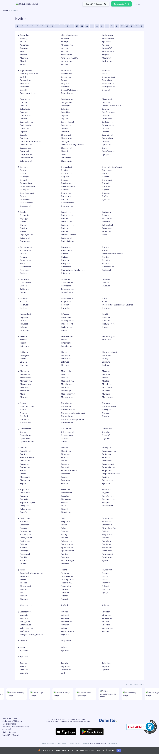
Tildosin (23, 595)
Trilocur (64, 589)
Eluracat (23, 225)
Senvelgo (24, 550)
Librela (64, 352)
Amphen (64, 64)
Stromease (107, 521)
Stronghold (107, 524)
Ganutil (23, 292)
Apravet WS (107, 48)
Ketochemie (66, 343)
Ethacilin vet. (107, 218)
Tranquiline (66, 586)
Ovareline (106, 432)
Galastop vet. (25, 282)
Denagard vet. (26, 183)
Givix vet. (106, 282)
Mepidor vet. (66, 384)
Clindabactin (66, 161)
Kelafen (23, 336)
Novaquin (106, 409)
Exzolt (104, 234)
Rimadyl (64, 509)
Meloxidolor (66, 371)
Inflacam (23, 327)
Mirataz (105, 381)
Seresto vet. (25, 554)
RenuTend (24, 512)
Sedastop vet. (26, 534)
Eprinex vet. (25, 241)
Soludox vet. (66, 541)
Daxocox (23, 170)
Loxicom (105, 365)
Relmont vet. (25, 509)
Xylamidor (24, 650)
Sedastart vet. (26, 531)
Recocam (24, 496)
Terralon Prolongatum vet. (31, 573)
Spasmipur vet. (67, 544)
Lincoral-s (106, 355)
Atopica (105, 54)
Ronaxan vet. (107, 505)
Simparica (65, 521)
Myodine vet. (107, 397)
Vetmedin (65, 618)
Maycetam (24, 387)
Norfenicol (24, 419)
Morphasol (107, 387)
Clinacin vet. (66, 157)
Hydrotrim (106, 308)
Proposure (107, 470)
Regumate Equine (27, 502)
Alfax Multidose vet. (69, 35)
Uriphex (105, 605)
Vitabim (105, 621)
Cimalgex (65, 141)
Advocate (24, 48)
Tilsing (64, 569)
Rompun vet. (107, 502)
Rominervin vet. (109, 499)
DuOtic (105, 196)
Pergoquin (24, 464)
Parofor (23, 454)
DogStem (65, 176)
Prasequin (65, 467)
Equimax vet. (66, 221)
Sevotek (23, 563)
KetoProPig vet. (109, 336)
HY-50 (104, 301)
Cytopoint (106, 154)
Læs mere (86, 721)
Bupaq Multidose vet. (70, 90)
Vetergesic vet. (26, 628)
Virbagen (106, 611)
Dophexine (66, 193)
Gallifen (23, 285)
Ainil (22, 51)
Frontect (105, 257)
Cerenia (64, 128)
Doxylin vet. (107, 170)
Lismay (105, 358)
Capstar (23, 131)
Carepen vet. (25, 148)
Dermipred (24, 189)
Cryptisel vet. (107, 138)
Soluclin (64, 537)
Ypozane (24, 656)
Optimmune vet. (27, 441)
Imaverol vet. (25, 314)
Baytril (23, 77)
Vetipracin (65, 615)
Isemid (105, 314)
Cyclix (104, 148)
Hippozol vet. (67, 301)
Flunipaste (65, 263)
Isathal (64, 330)
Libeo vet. (24, 365)
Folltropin (65, 273)
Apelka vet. (107, 41)
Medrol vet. (25, 390)
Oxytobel (106, 438)
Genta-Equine (67, 292)
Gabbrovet (24, 279)
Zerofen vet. (66, 669)
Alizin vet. (65, 38)
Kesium (23, 343)
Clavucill (64, 151)
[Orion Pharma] (83, 694)
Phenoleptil (25, 477)
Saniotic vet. (25, 518)
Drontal (105, 183)
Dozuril (105, 173)
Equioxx (64, 231)
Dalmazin (24, 167)
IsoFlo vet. (106, 317)
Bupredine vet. (67, 93)
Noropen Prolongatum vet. (73, 419)
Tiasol (22, 592)
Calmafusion (25, 109)
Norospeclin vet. (109, 406)
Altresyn (64, 41)
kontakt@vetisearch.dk (98, 743)
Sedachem (24, 524)
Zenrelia (64, 663)
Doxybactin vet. (67, 202)
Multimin (106, 390)
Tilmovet (24, 599)
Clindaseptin (107, 99)
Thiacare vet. (25, 586)
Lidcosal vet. (66, 358)
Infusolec (65, 314)
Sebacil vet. (25, 521)
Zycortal (105, 669)
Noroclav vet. (25, 422)
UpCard (64, 605)
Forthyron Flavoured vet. (112, 253)
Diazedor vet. (25, 206)
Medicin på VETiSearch (12, 721)
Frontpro (106, 263)
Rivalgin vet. (66, 512)
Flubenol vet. (66, 250)
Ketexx (64, 339)
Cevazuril (65, 131)
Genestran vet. (67, 289)
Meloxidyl (65, 374)
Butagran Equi (108, 77)
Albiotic (23, 61)
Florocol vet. (66, 247)
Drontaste (106, 186)
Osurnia (64, 438)
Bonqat (64, 80)
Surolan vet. (107, 547)
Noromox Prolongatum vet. (73, 413)
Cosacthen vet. (108, 125)
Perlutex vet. (25, 467)
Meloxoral (65, 377)
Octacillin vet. (25, 428)
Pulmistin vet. (108, 480)
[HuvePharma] (14, 694)
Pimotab (64, 447)
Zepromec (65, 666)
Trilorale (65, 592)
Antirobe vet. (107, 35)
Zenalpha (24, 673)
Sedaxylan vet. (26, 537)
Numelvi (105, 416)
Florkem (23, 273)
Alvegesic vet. (67, 45)
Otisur (64, 441)
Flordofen (24, 270)
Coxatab (105, 128)
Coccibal (105, 109)
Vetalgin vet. (25, 621)
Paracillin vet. (25, 451)
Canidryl (23, 118)
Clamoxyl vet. (66, 148)
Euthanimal (107, 221)
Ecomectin (24, 215)
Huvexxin (106, 298)
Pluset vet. (65, 454)
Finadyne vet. (25, 266)
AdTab (23, 41)
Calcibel (23, 102)
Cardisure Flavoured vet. (30, 141)
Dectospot (24, 176)
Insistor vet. (66, 317)
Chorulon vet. (67, 138)
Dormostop (66, 196)
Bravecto (65, 86)
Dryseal (105, 189)
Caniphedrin (25, 125)
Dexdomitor (25, 199)
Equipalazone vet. (68, 234)
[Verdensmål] (60, 694)
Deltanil (23, 180)
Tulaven (105, 573)
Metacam (65, 387)
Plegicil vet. (66, 451)
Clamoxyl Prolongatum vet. (73, 144)
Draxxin (105, 176)
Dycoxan (106, 199)
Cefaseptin (66, 105)
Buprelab (106, 70)
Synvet (105, 560)
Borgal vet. (66, 83)
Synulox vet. (107, 557)
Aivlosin (23, 54)
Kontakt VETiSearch (10, 735)
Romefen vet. (107, 496)
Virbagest (106, 615)
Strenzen (65, 563)
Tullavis (105, 579)
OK (119, 750)
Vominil (105, 631)
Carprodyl (24, 151)
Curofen (105, 141)
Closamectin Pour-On (111, 105)
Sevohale (24, 560)
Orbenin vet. (66, 428)
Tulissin (105, 576)
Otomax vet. (107, 428)
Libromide (65, 355)
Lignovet (65, 365)
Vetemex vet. (25, 624)
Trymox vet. (107, 569)
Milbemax (106, 374)
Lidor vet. (65, 362)
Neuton (23, 413)
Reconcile (24, 499)
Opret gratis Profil (121, 4)
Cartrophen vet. (27, 157)
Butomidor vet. (108, 83)
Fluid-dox (65, 260)
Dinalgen (65, 170)
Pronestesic (107, 460)
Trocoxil (64, 599)
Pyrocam (106, 483)
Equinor (64, 228)
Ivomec (105, 327)
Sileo (63, 518)
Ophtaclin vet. (26, 435)
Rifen (63, 505)
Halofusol (24, 305)
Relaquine (24, 505)
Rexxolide (65, 496)
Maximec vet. (25, 384)
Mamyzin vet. (25, 377)
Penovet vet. (25, 460)
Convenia (106, 115)
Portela (64, 457)
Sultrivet (105, 537)
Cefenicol (65, 109)
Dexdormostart (26, 202)
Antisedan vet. (108, 38)
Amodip (64, 51)
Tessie (23, 579)
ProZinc (105, 477)
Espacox (105, 215)
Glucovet (106, 285)
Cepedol (64, 118)
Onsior (23, 432)
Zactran (23, 663)
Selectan (23, 544)
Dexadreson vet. (27, 193)
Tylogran (106, 592)
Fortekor (106, 250)
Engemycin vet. (26, 234)
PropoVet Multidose (111, 473)
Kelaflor (23, 339)
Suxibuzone (107, 550)
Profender (106, 454)
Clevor (64, 154)
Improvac (24, 317)
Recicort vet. (25, 492)
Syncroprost (107, 554)
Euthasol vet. (107, 225)
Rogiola (105, 492)
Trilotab (64, 595)
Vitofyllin (106, 624)
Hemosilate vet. (67, 298)
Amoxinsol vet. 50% (69, 58)
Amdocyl (64, 48)
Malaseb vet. (25, 374)
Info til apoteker (9, 724)
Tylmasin (106, 586)
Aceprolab (24, 35)
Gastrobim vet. (67, 282)
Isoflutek (106, 320)
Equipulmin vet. (67, 241)
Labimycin (24, 355)
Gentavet (106, 279)
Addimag (24, 38)
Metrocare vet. (67, 397)
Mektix (23, 394)
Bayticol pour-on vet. (29, 73)
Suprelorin (106, 541)
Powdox (64, 460)
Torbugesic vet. (68, 579)
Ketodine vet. (66, 346)
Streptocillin (107, 518)
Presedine (65, 473)
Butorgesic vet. (108, 86)
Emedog (23, 228)
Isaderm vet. (66, 327)
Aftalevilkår (7, 729)
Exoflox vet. (107, 231)
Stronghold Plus (109, 528)
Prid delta (65, 483)
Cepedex (65, 115)
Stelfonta (65, 557)
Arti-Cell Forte (108, 51)
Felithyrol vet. (26, 250)
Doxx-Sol (65, 199)
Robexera (106, 489)
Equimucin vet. (67, 225)
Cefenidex (65, 112)
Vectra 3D (24, 618)
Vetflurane (24, 631)
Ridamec (64, 502)
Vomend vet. (107, 628)
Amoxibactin (66, 54)
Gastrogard (66, 285)
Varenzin (24, 615)
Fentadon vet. (26, 260)
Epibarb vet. (25, 238)
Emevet (23, 231)
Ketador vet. (25, 346)
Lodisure (106, 362)
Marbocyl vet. (26, 381)
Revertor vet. (66, 492)
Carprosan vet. (26, 154)
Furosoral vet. (108, 266)
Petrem (23, 470)
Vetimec (64, 611)
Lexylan (23, 362)
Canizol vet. (25, 128)
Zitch (63, 673)
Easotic (23, 212)
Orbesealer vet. (67, 432)
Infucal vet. (24, 330)
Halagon (23, 298)
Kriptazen (106, 339)
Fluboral (64, 253)
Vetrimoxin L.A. (67, 631)
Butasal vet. (107, 80)
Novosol (105, 413)
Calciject (23, 105)
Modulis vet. (107, 384)
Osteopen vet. (67, 435)
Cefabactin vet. (67, 99)
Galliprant (24, 289)
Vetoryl (64, 628)
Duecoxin (106, 193)
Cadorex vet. (25, 99)
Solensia (64, 531)
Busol (104, 73)
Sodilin (64, 524)
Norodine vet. (67, 403)
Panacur (23, 447)
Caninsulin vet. (26, 122)
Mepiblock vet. (67, 381)
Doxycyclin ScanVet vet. (112, 167)
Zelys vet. (24, 669)
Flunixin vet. (66, 266)
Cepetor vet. (66, 125)
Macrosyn (24, 371)
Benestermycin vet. (28, 93)
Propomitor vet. (109, 467)
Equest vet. (66, 212)
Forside (5, 10)
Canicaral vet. (26, 115)
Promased (106, 457)
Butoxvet (106, 90)
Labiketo (24, 352)
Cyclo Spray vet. (109, 151)
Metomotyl (66, 390)
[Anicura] (37, 694)
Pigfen (23, 483)
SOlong (64, 534)
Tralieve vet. (66, 582)
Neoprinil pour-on (28, 406)
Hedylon (23, 308)
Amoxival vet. (66, 61)
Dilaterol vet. (66, 167)
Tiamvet (23, 589)
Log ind (137, 4)
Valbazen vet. (26, 611)
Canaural (24, 112)
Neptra (23, 409)
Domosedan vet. (68, 186)
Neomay (23, 403)
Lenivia (23, 358)
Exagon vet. (107, 228)
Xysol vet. (65, 650)
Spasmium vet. (67, 547)
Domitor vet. (66, 183)
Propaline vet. (108, 464)
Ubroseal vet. (26, 605)
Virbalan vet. (107, 618)
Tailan (22, 569)
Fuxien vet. (106, 270)
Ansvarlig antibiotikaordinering (15, 726)
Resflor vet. (66, 489)
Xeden (22, 647)
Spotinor (65, 554)
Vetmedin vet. (67, 621)
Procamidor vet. (109, 451)
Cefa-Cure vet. (26, 161)
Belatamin (24, 86)
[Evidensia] (129, 694)
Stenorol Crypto (68, 560)
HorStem (65, 305)
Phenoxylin (25, 480)
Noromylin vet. (67, 416)
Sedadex (23, 528)
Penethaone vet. (27, 457)
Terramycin (25, 576)
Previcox (64, 477)
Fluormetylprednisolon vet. (73, 270)
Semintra (24, 547)
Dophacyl (65, 189)
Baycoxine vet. (26, 70)
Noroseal (106, 403)
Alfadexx (23, 64)
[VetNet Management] (106, 694)
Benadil (23, 90)
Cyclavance (107, 144)
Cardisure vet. (26, 144)
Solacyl (64, 528)
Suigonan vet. (108, 534)
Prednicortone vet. (69, 470)
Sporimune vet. (67, 550)
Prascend (65, 464)
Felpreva (23, 253)
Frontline (106, 260)
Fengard (23, 257)
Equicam (64, 218)
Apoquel (105, 45)
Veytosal (65, 634)
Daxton (23, 173)
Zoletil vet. (106, 663)
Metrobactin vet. (68, 394)
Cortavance (107, 118)
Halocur (23, 301)
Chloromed (66, 135)
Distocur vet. (66, 173)
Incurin (23, 320)
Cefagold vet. (66, 102)
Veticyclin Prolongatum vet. (32, 634)
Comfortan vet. (108, 112)
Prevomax (65, 480)
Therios (23, 582)
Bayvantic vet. (26, 80)
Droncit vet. (107, 180)
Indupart (24, 324)
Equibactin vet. (67, 215)
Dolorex (64, 180)
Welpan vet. (66, 640)
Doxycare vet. (67, 206)
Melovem (24, 397)
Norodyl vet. (66, 406)
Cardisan (24, 138)
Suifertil (105, 531)
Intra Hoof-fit (67, 324)
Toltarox (65, 573)
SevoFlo (23, 557)
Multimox (106, 394)
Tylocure (106, 589)
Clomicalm (106, 102)
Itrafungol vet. (108, 324)
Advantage (24, 45)
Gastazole (65, 279)
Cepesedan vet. (67, 122)
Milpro (105, 377)
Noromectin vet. (68, 409)
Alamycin (24, 58)
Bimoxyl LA (66, 77)
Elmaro (23, 221)
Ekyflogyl (24, 218)
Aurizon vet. (107, 61)
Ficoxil (22, 263)
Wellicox (23, 640)
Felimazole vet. (26, 247)
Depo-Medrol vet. (27, 186)
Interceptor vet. (68, 320)
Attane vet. (106, 58)
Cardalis (23, 135)
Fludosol (64, 257)
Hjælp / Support (9, 732)
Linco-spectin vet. (109, 352)
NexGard (24, 416)
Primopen (106, 447)
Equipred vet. (66, 238)
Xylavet (64, 647)
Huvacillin (65, 308)
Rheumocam (66, 499)
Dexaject (23, 196)
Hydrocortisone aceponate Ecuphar (117, 305)
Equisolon (106, 212)
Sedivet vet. (25, 541)
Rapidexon (24, 489)
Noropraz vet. (67, 422)
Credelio (105, 131)
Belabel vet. (25, 83)
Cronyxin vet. (107, 135)
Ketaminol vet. (67, 336)
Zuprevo (106, 666)
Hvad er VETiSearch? (11, 718)
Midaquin (106, 371)
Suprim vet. (107, 544)
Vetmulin (65, 624)
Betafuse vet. (67, 70)
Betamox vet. (66, 73)
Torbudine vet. (67, 576)
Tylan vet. (106, 582)
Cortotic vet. (107, 122)
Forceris (105, 247)
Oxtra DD (106, 435)
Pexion (23, 473)
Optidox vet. (25, 438)
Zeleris (23, 666)
